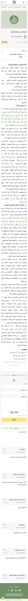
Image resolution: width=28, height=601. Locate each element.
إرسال (14, 420)
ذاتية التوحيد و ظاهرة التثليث (16, 54)
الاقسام (10, 7)
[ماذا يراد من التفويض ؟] (14, 540)
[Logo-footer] (14, 594)
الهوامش (20, 57)
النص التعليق (24, 396)
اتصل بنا (17, 587)
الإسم (25, 384)
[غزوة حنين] (14, 439)
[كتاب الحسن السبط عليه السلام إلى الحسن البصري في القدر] (14, 489)
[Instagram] (16, 590)
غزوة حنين (22, 449)
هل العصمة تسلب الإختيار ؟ (18, 474)
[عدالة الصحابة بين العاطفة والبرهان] (14, 565)
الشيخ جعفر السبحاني (16, 36)
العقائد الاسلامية (17, 7)
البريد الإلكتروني (23, 390)
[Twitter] (12, 590)
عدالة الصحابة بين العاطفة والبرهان (17, 575)
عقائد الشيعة (4, 7)
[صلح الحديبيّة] (14, 514)
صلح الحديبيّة (22, 525)
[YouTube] (20, 590)
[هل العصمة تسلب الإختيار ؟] (14, 464)
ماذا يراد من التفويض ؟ (20, 550)
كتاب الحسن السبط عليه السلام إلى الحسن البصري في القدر (17, 499)
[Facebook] (8, 590)
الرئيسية (24, 7)
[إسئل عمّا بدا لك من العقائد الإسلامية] (2, 598)
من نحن (11, 587)
